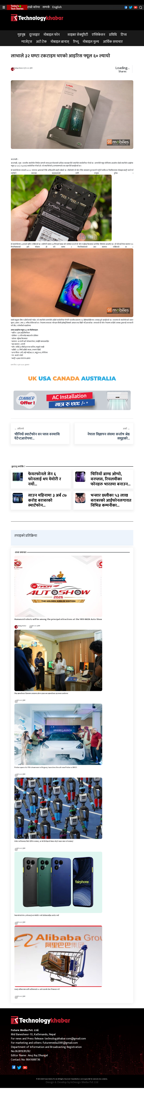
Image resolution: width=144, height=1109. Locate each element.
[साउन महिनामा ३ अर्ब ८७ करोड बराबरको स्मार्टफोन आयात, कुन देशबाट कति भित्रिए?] (18, 498)
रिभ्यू (76, 42)
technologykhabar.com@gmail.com (65, 1038)
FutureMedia (75, 1079)
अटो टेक (41, 42)
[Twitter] (130, 7)
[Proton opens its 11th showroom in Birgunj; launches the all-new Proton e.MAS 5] (58, 734)
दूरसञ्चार (34, 35)
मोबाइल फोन (52, 35)
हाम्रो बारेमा (33, 7)
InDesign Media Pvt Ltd (84, 1082)
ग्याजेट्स (26, 42)
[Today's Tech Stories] (17, 7)
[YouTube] (135, 7)
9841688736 (33, 1059)
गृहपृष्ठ (21, 35)
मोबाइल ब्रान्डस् (60, 42)
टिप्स (124, 35)
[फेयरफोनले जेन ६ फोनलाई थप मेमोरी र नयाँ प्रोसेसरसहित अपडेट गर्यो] (18, 476)
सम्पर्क (46, 7)
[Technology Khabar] (37, 17)
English (57, 7)
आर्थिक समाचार (113, 42)
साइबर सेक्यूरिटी (77, 35)
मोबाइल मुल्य (91, 42)
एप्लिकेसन (98, 35)
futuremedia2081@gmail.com (60, 1043)
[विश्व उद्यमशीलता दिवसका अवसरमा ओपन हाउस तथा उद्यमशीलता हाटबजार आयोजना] (58, 660)
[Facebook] (125, 7)
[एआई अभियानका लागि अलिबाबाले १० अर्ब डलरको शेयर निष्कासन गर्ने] (58, 956)
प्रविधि (113, 35)
